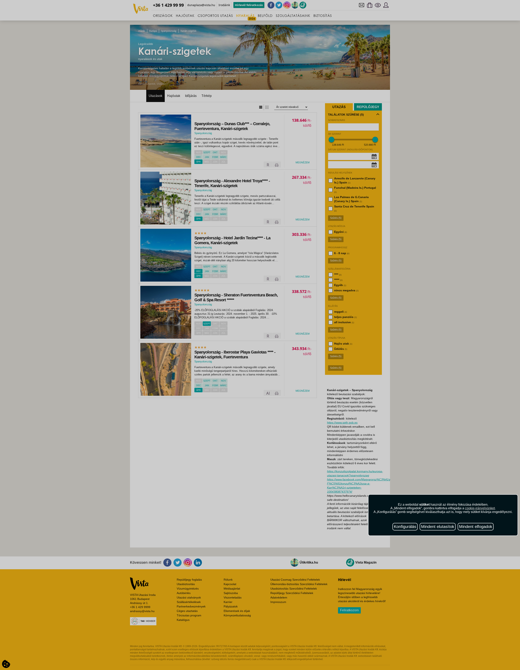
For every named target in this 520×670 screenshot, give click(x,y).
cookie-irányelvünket (480, 508)
